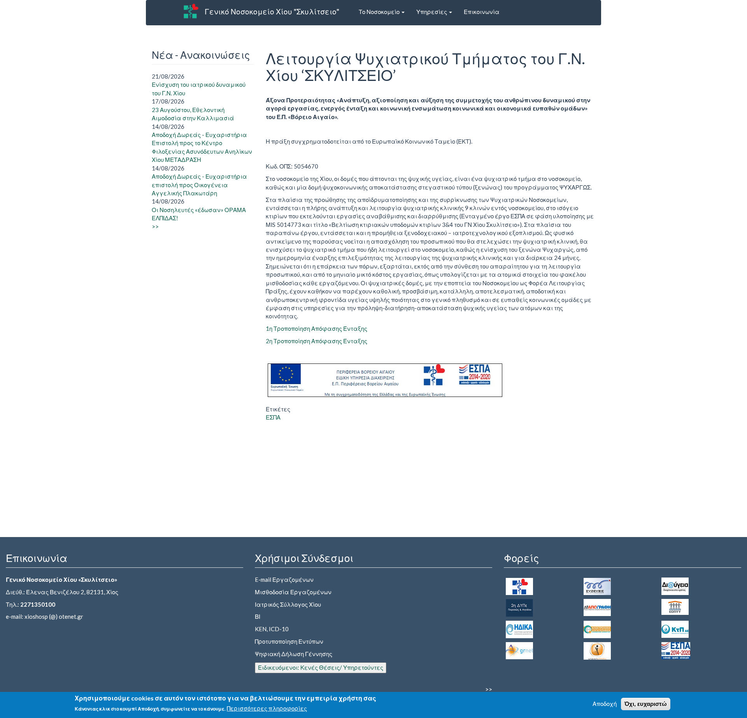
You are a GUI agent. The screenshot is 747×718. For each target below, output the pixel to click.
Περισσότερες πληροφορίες (267, 708)
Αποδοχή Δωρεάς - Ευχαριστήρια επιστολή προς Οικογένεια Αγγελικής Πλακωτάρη (199, 185)
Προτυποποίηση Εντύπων (289, 641)
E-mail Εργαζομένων (284, 579)
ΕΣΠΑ (273, 417)
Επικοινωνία (482, 11)
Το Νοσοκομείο (380, 11)
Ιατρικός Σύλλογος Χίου (288, 604)
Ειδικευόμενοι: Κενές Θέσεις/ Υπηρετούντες (320, 667)
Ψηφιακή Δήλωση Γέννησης (293, 653)
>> (155, 226)
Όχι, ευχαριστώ (645, 703)
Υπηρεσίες (432, 11)
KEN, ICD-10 (272, 628)
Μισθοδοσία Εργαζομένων (293, 591)
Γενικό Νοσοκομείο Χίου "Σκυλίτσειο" (272, 11)
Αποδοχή (605, 703)
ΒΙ (257, 616)
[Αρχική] (191, 11)
